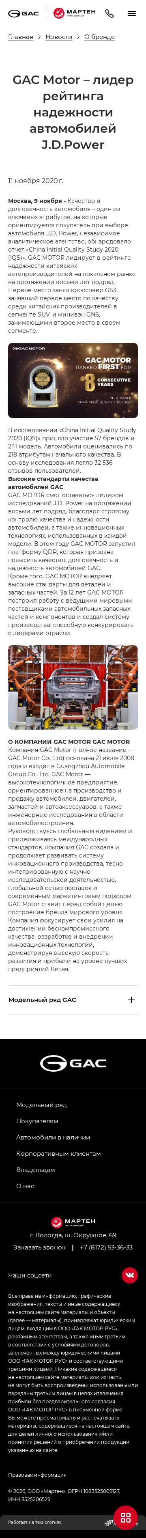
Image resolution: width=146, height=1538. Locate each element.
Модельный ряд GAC (42, 999)
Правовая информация (37, 1474)
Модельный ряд (41, 1105)
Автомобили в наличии (53, 1137)
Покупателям (37, 1121)
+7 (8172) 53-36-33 (106, 1247)
